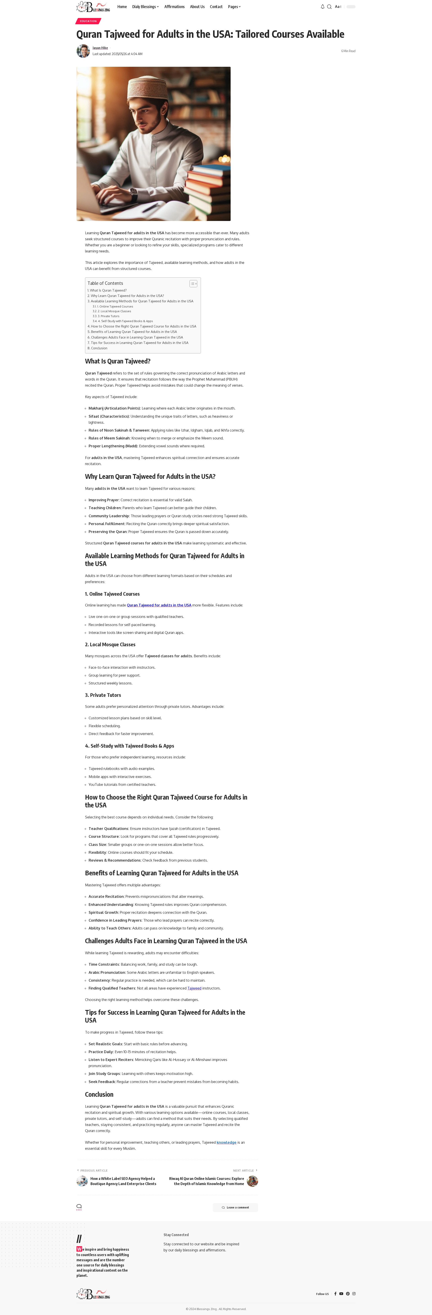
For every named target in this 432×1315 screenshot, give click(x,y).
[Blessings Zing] (93, 6)
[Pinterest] (348, 1294)
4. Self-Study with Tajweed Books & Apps (125, 321)
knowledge (226, 1142)
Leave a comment (238, 1207)
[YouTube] (341, 1294)
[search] (329, 7)
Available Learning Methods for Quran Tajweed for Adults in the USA (142, 301)
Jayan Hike (100, 48)
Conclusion (99, 348)
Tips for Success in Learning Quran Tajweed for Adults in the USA (139, 343)
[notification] (322, 6)
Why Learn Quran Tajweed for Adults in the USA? (127, 296)
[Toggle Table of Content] (191, 284)
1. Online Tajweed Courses (115, 306)
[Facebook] (335, 1294)
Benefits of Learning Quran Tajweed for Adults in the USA (134, 332)
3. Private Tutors (108, 316)
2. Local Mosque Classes (114, 311)
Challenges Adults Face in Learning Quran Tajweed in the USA (137, 337)
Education (88, 21)
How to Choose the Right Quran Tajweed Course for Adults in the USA (143, 326)
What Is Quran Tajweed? (108, 290)
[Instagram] (354, 1294)
